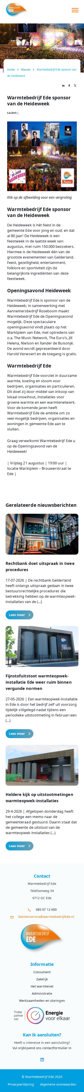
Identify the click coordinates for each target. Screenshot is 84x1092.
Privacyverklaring (21, 1084)
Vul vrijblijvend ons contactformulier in (42, 1048)
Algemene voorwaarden (58, 1084)
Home (11, 69)
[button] (42, 566)
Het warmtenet (42, 986)
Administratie (42, 993)
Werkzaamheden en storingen (42, 1000)
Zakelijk (41, 979)
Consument (42, 972)
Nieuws (25, 69)
